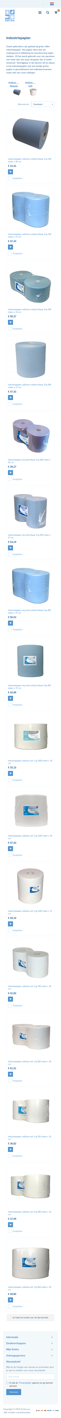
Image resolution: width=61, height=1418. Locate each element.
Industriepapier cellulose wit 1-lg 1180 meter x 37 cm (30, 912)
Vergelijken (17, 178)
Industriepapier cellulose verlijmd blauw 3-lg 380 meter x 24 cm (29, 310)
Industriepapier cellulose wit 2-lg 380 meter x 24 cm (29, 1213)
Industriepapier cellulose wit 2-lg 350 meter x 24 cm (29, 1137)
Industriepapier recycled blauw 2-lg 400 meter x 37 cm (29, 536)
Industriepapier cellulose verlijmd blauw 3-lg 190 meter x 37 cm (29, 235)
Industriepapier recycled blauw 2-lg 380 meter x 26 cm (29, 461)
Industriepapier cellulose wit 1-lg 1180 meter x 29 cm (30, 837)
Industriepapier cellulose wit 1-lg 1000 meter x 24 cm (30, 762)
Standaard (37, 104)
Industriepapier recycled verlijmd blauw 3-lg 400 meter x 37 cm (29, 686)
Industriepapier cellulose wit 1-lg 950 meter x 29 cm (29, 1062)
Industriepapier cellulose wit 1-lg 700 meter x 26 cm (29, 987)
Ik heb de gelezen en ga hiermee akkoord (31, 1384)
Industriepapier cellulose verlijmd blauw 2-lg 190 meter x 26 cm (29, 160)
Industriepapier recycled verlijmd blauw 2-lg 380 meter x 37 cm (29, 611)
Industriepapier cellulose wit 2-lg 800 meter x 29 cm (29, 1288)
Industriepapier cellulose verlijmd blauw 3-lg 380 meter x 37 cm (29, 386)
